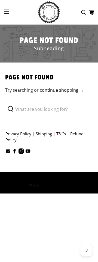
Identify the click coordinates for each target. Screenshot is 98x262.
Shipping (44, 133)
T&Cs (61, 133)
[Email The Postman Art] (8, 152)
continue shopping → (62, 90)
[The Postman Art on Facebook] (14, 152)
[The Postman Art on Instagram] (21, 152)
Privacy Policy (18, 133)
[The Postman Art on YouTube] (27, 152)
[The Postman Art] (49, 12)
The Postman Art (54, 185)
